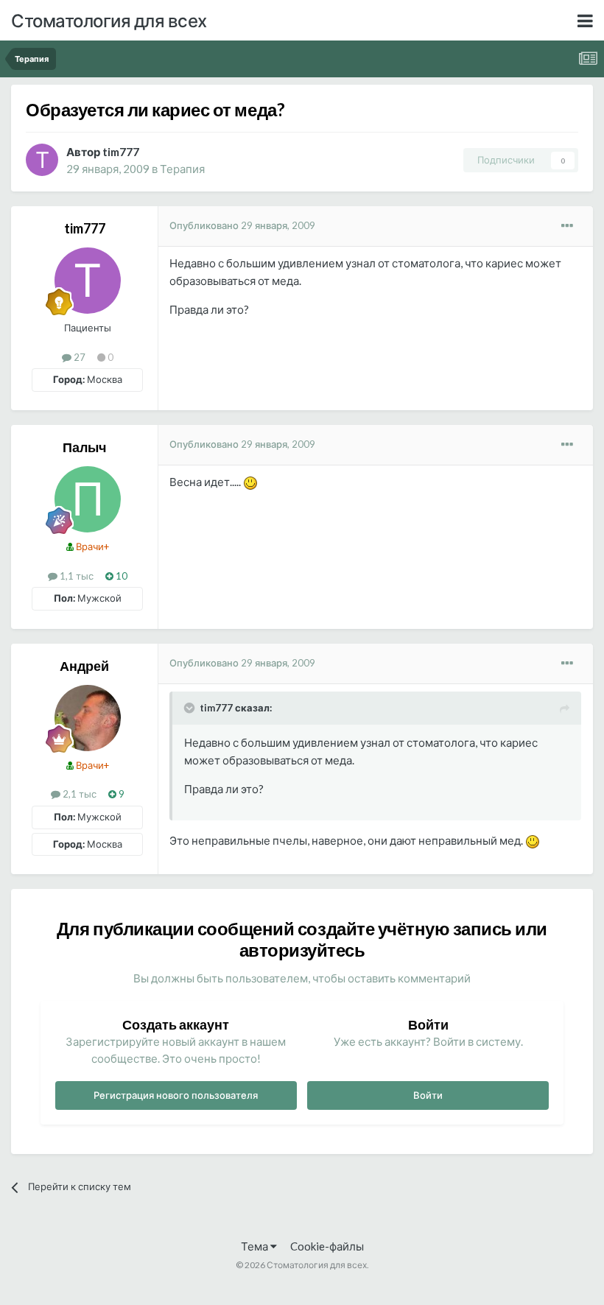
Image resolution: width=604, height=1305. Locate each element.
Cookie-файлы (327, 1246)
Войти (428, 1095)
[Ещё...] (567, 226)
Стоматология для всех (109, 20)
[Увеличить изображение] (250, 481)
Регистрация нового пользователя (176, 1095)
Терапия (182, 168)
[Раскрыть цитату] (190, 708)
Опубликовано (242, 225)
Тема (255, 1246)
